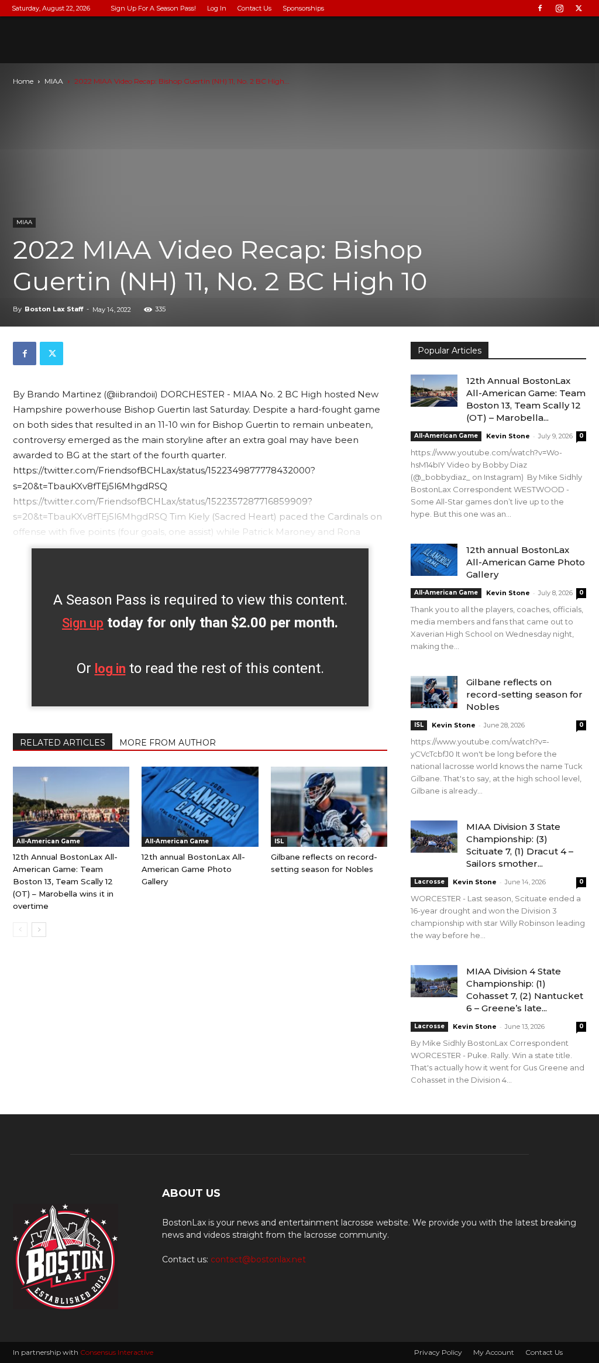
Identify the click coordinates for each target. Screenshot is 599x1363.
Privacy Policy (438, 1352)
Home (23, 81)
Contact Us (254, 8)
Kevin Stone (508, 436)
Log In (216, 8)
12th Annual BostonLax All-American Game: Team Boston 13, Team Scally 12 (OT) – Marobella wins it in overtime (65, 881)
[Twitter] (578, 8)
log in (110, 668)
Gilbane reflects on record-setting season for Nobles (524, 694)
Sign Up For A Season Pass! (153, 8)
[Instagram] (559, 8)
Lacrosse (429, 881)
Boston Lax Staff (54, 309)
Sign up (83, 623)
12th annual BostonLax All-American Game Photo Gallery (193, 869)
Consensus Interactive (116, 1352)
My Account (493, 1352)
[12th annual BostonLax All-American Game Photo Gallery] (200, 807)
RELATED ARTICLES (62, 742)
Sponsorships (303, 8)
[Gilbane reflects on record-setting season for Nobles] (329, 807)
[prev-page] (20, 929)
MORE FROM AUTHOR (167, 742)
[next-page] (39, 929)
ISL (279, 841)
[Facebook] (540, 8)
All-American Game (48, 841)
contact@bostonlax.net (258, 1259)
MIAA (53, 81)
